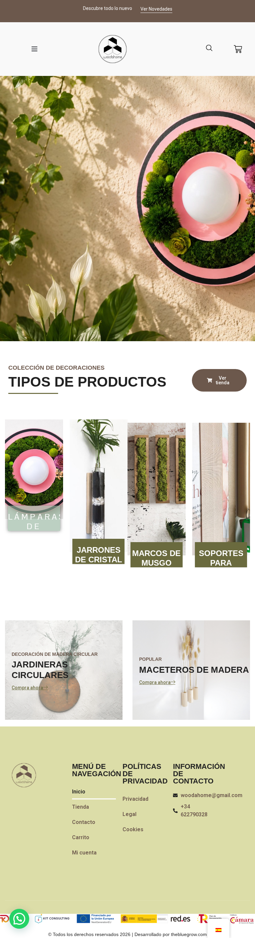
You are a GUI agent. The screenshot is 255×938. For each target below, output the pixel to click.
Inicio (78, 791)
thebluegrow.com (189, 934)
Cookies (133, 829)
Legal (129, 814)
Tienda (80, 807)
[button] (19, 919)
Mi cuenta (84, 852)
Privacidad (135, 799)
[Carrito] (238, 49)
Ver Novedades (156, 9)
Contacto (83, 822)
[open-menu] (35, 49)
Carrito (80, 837)
